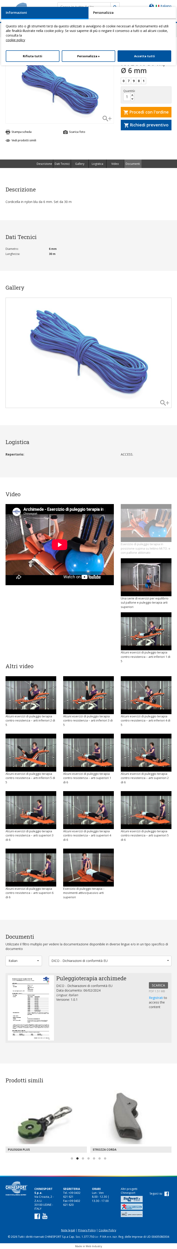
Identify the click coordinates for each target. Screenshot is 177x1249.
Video (115, 164)
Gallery (79, 164)
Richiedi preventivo (148, 125)
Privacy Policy (87, 1230)
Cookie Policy (107, 1230)
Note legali (68, 1230)
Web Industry (94, 1246)
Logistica (97, 164)
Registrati (156, 997)
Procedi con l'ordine (148, 112)
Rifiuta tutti (32, 56)
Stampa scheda (21, 132)
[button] (24, 961)
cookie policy (15, 40)
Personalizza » (88, 56)
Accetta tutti (144, 56)
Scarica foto (76, 132)
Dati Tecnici (62, 164)
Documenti (133, 164)
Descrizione (44, 164)
